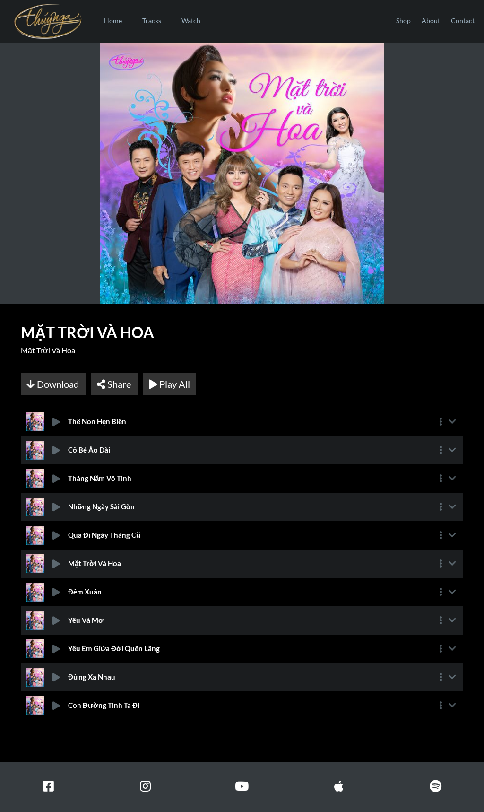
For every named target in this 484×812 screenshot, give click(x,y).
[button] (440, 422)
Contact (463, 21)
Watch (191, 21)
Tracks (151, 21)
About (431, 21)
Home (113, 21)
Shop (403, 21)
